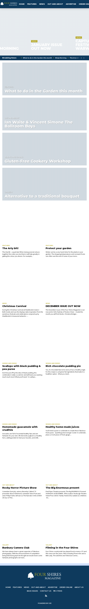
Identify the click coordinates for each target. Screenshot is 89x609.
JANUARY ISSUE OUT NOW (19, 46)
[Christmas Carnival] (22, 281)
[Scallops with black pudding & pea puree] (22, 341)
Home (21, 4)
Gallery (9, 192)
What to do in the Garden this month (37, 58)
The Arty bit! (74, 58)
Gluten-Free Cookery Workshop (38, 161)
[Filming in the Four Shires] (66, 522)
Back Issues (32, 591)
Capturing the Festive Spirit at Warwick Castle (66, 45)
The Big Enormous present (62, 487)
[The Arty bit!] (22, 223)
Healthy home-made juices (62, 427)
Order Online (65, 587)
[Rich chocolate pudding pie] (66, 341)
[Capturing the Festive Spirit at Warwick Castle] (66, 9)
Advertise (71, 4)
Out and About (55, 4)
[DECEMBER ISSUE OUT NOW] (66, 281)
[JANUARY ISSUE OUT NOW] (22, 9)
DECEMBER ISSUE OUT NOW (63, 306)
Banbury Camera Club (15, 547)
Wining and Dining (14, 157)
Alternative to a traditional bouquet (42, 196)
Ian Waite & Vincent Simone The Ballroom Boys (39, 124)
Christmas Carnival (14, 306)
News (42, 4)
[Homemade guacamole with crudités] (22, 401)
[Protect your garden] (66, 223)
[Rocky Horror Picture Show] (22, 462)
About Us (79, 587)
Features (32, 4)
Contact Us (45, 591)
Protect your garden (58, 248)
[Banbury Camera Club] (22, 522)
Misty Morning (60, 58)
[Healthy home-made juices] (66, 401)
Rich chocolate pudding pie (63, 366)
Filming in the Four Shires (62, 547)
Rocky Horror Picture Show (19, 487)
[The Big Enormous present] (66, 462)
